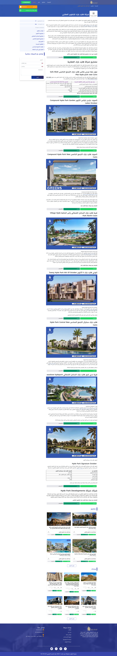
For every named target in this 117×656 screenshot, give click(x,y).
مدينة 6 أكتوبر (80, 468)
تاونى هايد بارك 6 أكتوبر (92, 309)
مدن (39, 2)
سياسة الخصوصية (67, 639)
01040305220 (27, 2)
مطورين (34, 2)
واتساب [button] (94, 57)
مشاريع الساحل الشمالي (65, 556)
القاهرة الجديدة (39, 44)
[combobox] (42, 63)
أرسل (38, 77)
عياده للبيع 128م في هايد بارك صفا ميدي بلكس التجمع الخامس (55, 607)
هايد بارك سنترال (52, 363)
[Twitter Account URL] (60, 648)
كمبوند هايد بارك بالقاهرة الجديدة (90, 193)
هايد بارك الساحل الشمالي (89, 253)
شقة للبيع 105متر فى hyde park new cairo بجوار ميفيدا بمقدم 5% (89, 584)
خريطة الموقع (68, 642)
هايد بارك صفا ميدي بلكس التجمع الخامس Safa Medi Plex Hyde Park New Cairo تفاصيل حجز (59, 527)
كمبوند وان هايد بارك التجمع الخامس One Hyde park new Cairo (85, 527)
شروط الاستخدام (67, 637)
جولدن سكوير (40, 31)
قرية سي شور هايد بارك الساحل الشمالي (88, 408)
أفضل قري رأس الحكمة (91, 556)
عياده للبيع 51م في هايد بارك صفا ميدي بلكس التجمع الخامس (89, 607)
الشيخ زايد (41, 41)
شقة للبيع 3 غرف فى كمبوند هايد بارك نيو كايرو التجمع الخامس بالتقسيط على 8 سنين (55, 584)
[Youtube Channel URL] (51, 648)
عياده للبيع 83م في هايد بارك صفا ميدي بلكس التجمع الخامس (72, 607)
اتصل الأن (29, 7)
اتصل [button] (77, 57)
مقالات (69, 630)
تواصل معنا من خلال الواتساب (31, 10)
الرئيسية (49, 2)
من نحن (69, 632)
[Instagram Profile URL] (56, 648)
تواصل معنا (68, 635)
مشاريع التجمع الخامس (91, 530)
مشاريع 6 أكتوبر (39, 33)
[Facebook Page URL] (65, 648)
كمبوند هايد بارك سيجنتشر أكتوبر (90, 25)
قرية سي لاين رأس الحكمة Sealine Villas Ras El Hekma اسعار (85, 554)
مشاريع (43, 2)
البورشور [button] (60, 57)
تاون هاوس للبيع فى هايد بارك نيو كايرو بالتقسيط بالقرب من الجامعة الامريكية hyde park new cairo (72, 584)
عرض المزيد (71, 566)
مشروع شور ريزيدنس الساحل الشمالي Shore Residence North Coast (60, 554)
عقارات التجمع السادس (37, 47)
